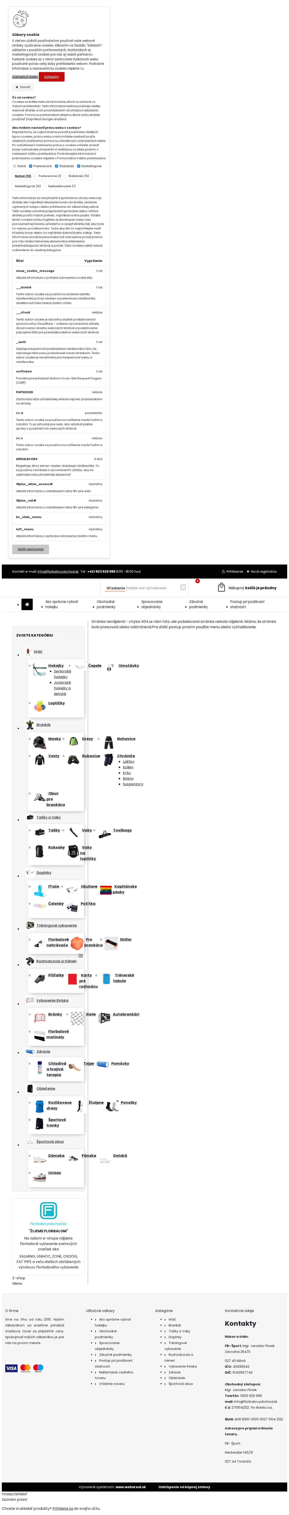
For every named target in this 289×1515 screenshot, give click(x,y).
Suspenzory (133, 784)
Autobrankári (126, 1014)
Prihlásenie (234, 571)
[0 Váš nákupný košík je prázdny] (247, 587)
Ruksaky (56, 847)
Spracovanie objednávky (152, 604)
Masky (54, 738)
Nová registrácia (264, 571)
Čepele (94, 665)
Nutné (21, 166)
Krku (127, 772)
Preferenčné (42, 166)
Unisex (54, 1172)
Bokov (128, 778)
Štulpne (96, 1102)
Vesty (53, 756)
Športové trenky (56, 1122)
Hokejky (56, 665)
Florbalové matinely (58, 1034)
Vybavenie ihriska (52, 1000)
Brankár (44, 724)
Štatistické (66, 166)
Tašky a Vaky (49, 817)
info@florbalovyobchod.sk (58, 571)
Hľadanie (116, 588)
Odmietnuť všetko (25, 77)
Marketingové (92, 166)
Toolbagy (122, 830)
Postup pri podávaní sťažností (247, 604)
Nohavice (126, 738)
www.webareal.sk (131, 1487)
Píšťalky (56, 975)
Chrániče (126, 756)
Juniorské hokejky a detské (62, 688)
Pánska (89, 1155)
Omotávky (129, 665)
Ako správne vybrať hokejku (61, 604)
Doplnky (44, 872)
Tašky (54, 830)
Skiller (126, 939)
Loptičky (56, 703)
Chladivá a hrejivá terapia (56, 1069)
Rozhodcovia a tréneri (56, 961)
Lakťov (128, 761)
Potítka (88, 903)
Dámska (56, 1155)
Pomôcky (120, 1063)
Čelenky (56, 903)
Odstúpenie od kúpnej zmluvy (184, 1487)
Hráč (38, 651)
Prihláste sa (63, 1508)
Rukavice (91, 756)
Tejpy (89, 1063)
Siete (91, 1014)
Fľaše (53, 886)
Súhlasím (51, 77)
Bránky (55, 1014)
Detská (120, 1155)
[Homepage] (27, 605)
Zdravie (43, 1051)
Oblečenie (46, 1088)
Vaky (87, 830)
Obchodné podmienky (106, 604)
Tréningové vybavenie (57, 925)
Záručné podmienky (198, 604)
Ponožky (129, 1102)
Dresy (87, 738)
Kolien (128, 767)
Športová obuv (50, 1141)
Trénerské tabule (123, 978)
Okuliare (89, 886)
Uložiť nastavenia (31, 549)
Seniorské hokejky (62, 674)
